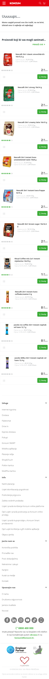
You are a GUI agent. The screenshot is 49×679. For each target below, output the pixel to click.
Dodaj (43, 77)
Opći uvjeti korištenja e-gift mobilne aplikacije (20, 529)
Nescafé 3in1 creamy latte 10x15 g (32, 122)
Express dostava (9, 432)
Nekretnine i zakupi (10, 564)
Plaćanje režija (8, 454)
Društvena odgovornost (12, 599)
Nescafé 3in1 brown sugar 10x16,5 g (32, 225)
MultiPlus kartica (9, 471)
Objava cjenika (8, 534)
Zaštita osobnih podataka (12, 500)
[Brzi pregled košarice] (46, 3)
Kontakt (5, 581)
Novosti (5, 610)
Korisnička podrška (10, 547)
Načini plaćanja (8, 484)
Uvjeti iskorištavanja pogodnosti (15, 489)
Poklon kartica (8, 465)
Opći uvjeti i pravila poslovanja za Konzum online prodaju (22, 513)
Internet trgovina (9, 409)
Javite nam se (8, 541)
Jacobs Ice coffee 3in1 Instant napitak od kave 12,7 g (30, 326)
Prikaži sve (38, 44)
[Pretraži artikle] (40, 3)
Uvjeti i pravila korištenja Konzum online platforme (23, 506)
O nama (5, 594)
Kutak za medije (8, 575)
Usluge (5, 403)
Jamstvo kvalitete (9, 605)
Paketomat (6, 420)
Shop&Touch (7, 459)
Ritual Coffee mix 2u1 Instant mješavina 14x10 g (27, 260)
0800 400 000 (25, 628)
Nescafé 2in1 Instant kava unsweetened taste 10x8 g (25, 158)
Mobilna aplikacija (9, 448)
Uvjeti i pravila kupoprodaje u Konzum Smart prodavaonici (20, 522)
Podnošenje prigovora (11, 495)
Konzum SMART (8, 443)
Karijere (5, 570)
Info (4, 477)
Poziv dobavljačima (10, 558)
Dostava (5, 415)
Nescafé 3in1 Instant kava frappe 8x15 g (30, 191)
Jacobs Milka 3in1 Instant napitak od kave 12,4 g (30, 359)
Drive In (5, 426)
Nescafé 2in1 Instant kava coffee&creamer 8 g (26, 293)
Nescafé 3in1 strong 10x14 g (30, 87)
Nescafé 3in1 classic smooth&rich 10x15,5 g (30, 55)
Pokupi (5, 437)
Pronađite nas (8, 553)
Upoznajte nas (8, 587)
